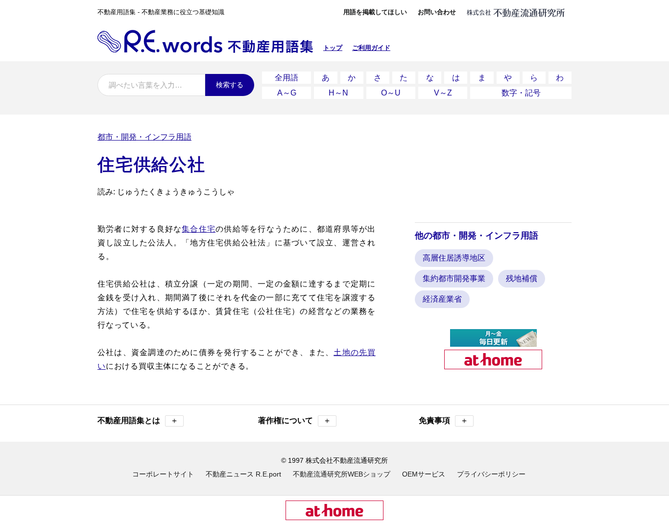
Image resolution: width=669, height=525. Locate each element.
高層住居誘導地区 (454, 258)
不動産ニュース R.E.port (243, 474)
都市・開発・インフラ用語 (144, 137)
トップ (332, 47)
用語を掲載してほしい (375, 12)
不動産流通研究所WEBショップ (341, 474)
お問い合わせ (437, 12)
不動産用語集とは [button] (137, 420)
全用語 (286, 77)
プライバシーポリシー (491, 474)
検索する (229, 85)
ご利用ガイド (371, 47)
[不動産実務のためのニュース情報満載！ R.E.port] (493, 342)
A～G (286, 93)
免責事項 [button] (443, 420)
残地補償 (521, 278)
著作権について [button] (294, 420)
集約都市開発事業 (454, 278)
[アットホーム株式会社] (493, 365)
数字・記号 (521, 93)
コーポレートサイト (163, 474)
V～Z (443, 93)
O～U (391, 93)
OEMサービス (423, 474)
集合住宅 (198, 229)
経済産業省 (442, 299)
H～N (338, 93)
